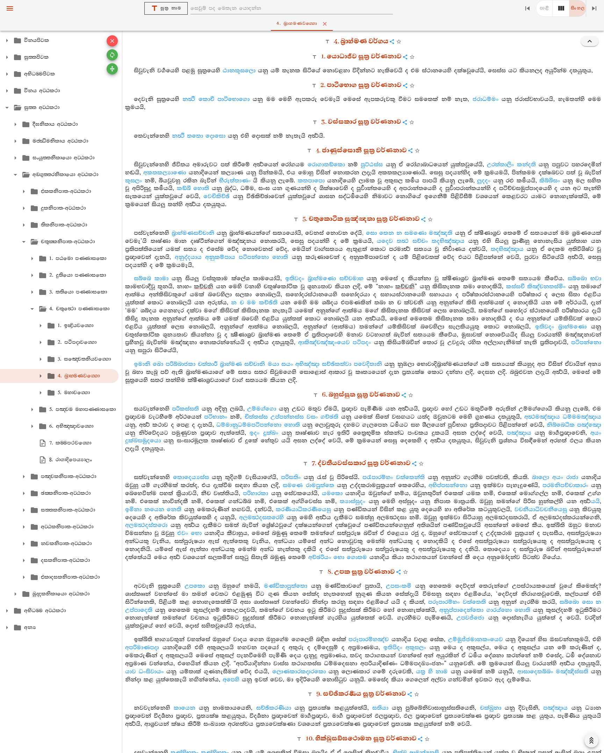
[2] (561, 8)
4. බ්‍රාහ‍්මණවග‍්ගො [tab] (296, 23)
